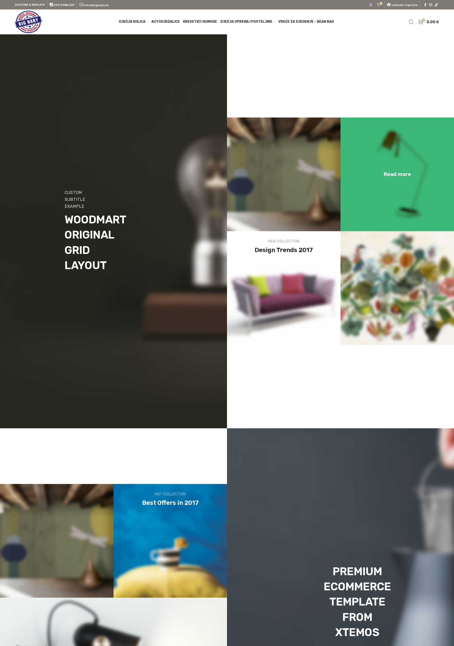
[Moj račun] (371, 4)
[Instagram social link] (430, 5)
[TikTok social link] (436, 5)
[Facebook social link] (425, 5)
